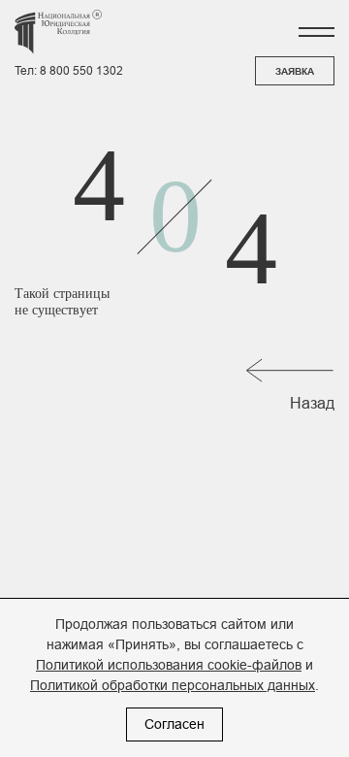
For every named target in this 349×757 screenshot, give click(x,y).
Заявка (294, 71)
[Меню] (316, 32)
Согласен (174, 724)
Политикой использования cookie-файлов (168, 665)
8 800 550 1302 (81, 71)
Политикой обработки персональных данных (172, 685)
